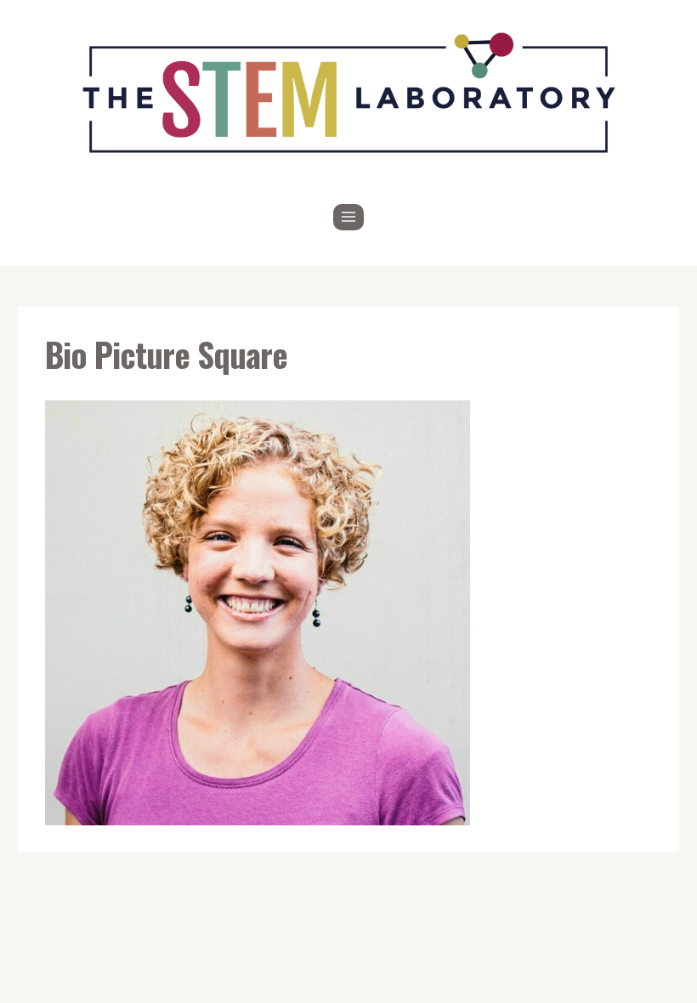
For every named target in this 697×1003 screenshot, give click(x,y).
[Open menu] (349, 217)
